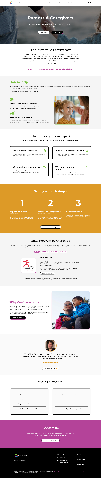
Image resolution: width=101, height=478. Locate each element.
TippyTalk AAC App (61, 457)
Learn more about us (17, 317)
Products (44, 2)
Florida (37, 251)
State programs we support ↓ (50, 227)
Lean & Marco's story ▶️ (50, 368)
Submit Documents (81, 462)
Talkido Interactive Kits (62, 462)
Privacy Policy (80, 464)
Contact (79, 454)
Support (70, 2)
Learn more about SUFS (47, 273)
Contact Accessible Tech (50, 440)
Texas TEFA (54, 251)
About (37, 2)
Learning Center (81, 459)
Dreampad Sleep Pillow (62, 460)
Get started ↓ (57, 32)
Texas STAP (45, 251)
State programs (61, 2)
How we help (52, 2)
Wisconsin (63, 251)
